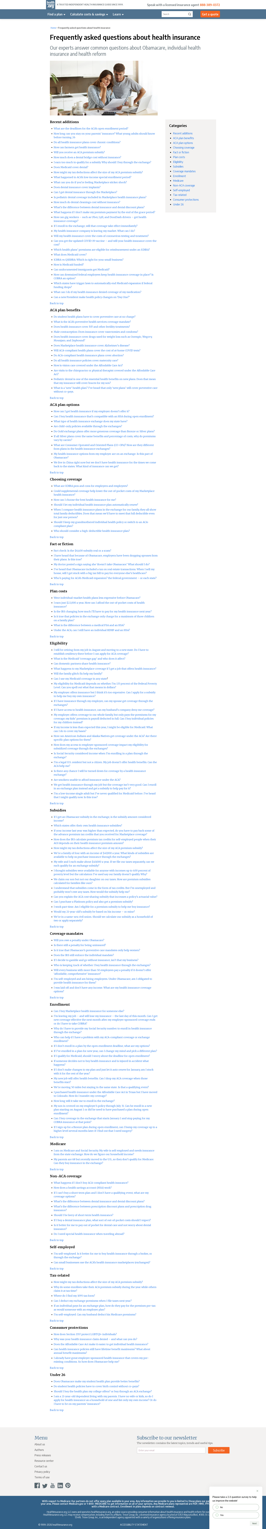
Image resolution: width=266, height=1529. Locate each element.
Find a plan (55, 14)
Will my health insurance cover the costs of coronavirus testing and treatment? (101, 235)
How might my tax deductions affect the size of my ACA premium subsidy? (98, 172)
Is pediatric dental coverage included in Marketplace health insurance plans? (100, 197)
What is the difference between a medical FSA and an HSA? (89, 625)
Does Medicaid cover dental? (71, 167)
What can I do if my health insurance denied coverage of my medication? (97, 292)
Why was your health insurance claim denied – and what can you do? (95, 1339)
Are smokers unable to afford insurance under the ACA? (87, 779)
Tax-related (179, 194)
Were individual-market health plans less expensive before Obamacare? (97, 597)
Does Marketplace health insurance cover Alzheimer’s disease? (92, 345)
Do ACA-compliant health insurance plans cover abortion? (89, 355)
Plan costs (179, 157)
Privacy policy (42, 1471)
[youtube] (52, 1485)
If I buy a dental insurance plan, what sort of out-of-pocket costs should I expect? (102, 1220)
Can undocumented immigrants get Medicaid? (82, 269)
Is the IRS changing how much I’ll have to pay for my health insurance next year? (103, 611)
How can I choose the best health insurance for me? (85, 499)
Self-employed (181, 190)
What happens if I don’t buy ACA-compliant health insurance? (91, 1182)
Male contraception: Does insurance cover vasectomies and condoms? (96, 331)
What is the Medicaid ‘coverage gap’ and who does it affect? (89, 658)
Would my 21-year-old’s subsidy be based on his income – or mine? (94, 911)
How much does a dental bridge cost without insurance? (87, 157)
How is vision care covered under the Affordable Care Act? (88, 365)
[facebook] (37, 1485)
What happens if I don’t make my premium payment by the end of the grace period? (104, 212)
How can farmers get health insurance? (77, 147)
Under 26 (178, 204)
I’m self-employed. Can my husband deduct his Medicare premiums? (95, 1314)
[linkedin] (60, 1485)
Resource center (44, 1460)
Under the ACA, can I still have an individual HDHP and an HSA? (92, 630)
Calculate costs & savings (87, 14)
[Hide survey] (257, 1491)
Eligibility (178, 162)
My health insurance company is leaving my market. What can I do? (94, 230)
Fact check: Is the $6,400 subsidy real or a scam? (82, 550)
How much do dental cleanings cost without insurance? (87, 202)
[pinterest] (68, 1485)
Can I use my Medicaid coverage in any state (80, 678)
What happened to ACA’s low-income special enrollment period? (92, 177)
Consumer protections (186, 199)
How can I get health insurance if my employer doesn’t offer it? (91, 411)
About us (39, 1444)
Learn (117, 14)
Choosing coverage (183, 147)
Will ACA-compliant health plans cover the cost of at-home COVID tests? (97, 350)
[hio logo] (50, 4)
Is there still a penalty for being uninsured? (80, 945)
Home (53, 28)
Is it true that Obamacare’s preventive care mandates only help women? (97, 950)
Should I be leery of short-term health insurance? (83, 1215)
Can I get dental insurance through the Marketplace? (85, 192)
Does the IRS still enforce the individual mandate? (84, 955)
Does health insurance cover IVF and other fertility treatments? (92, 326)
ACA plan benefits (183, 138)
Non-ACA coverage (184, 185)
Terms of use (42, 1477)
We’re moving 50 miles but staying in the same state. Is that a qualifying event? (101, 1087)
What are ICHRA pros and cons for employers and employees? (91, 485)
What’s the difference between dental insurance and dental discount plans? (99, 207)
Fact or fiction (181, 152)
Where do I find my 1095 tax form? (74, 1295)
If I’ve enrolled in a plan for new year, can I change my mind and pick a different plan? (105, 1051)
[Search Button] (190, 14)
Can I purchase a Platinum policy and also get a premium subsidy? (93, 901)
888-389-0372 (210, 4)
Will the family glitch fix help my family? (78, 673)
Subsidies (178, 166)
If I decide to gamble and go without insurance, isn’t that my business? (96, 960)
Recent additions (183, 133)
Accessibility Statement (134, 1524)
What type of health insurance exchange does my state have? (90, 421)
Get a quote (210, 14)
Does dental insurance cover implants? (77, 187)
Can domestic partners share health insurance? (82, 663)
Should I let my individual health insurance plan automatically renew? (96, 504)
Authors (39, 1449)
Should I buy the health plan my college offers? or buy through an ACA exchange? (103, 1391)
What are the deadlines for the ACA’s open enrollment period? (91, 128)
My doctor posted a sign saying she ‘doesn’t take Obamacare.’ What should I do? (102, 564)
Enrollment (179, 176)
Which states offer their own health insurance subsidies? (88, 825)
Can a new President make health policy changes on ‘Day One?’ (92, 297)
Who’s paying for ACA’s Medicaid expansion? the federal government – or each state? (105, 578)
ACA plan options (183, 143)
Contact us (40, 1466)
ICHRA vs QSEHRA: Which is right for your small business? (88, 259)
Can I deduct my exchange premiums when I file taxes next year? (93, 1300)
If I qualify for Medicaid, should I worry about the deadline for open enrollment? (102, 1055)
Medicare (178, 180)
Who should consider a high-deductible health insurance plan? (92, 530)
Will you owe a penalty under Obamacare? (79, 940)
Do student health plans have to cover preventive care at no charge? (94, 316)
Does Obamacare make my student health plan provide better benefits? (97, 1381)
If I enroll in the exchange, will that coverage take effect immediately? (95, 225)
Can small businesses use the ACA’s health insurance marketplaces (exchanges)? (102, 1262)
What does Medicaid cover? (70, 254)
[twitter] (45, 1485)
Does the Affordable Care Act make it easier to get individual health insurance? (101, 1344)
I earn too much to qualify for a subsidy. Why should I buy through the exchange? (102, 162)
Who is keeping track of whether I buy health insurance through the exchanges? (102, 965)
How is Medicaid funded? (69, 264)
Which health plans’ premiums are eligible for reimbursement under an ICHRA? (102, 249)
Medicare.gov (76, 1503)
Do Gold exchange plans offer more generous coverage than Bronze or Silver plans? (104, 431)
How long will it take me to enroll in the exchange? (84, 1100)
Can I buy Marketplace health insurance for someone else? (89, 1011)
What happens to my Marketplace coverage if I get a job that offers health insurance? (105, 668)
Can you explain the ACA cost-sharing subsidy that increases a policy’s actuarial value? (105, 896)
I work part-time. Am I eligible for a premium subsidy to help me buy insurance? (102, 906)
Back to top (57, 303)
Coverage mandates (184, 171)
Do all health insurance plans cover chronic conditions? (87, 142)
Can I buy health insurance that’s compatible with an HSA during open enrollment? (104, 416)
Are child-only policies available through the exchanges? (88, 426)
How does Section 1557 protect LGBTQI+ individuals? (85, 1334)
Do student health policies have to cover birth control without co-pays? (96, 1386)
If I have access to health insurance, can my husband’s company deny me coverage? (104, 709)
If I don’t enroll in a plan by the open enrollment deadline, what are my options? (102, 1045)
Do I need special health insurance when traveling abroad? (89, 1233)
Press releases (42, 1455)
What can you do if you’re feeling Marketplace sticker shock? (90, 182)
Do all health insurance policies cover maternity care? (86, 360)
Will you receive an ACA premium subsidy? (79, 152)
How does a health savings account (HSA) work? (83, 1187)
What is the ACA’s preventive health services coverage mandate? (92, 321)
